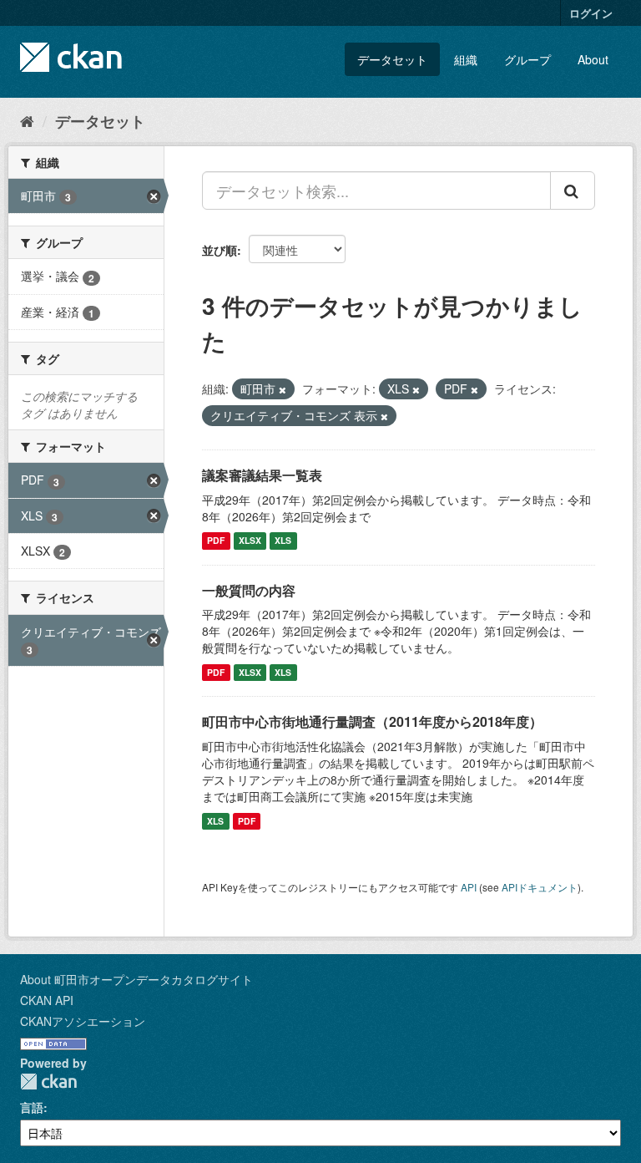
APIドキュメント (540, 887)
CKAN (48, 1081)
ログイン (591, 13)
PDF (216, 541)
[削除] (282, 389)
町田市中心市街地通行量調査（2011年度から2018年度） (372, 721)
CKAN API (46, 1000)
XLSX (250, 541)
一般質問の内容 (248, 590)
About (593, 59)
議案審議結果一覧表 (262, 475)
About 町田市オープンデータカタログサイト (136, 979)
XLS (283, 541)
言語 (31, 1107)
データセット (392, 59)
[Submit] (572, 190)
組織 (465, 59)
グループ (527, 59)
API (469, 887)
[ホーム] (27, 120)
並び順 (219, 249)
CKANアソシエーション (82, 1021)
